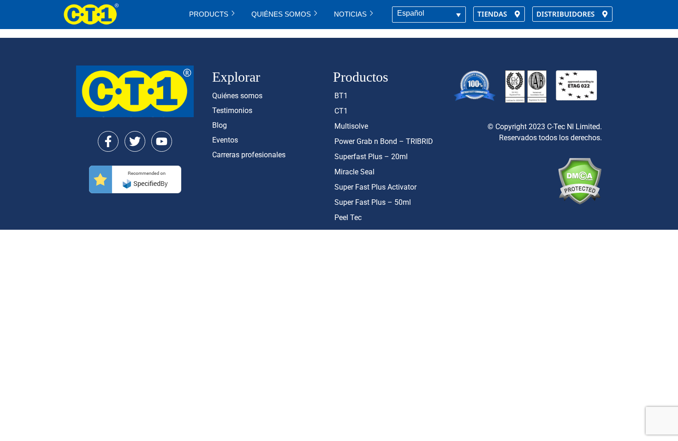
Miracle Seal (354, 171)
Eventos (225, 140)
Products (208, 14)
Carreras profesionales (248, 154)
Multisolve (351, 126)
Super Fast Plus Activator (375, 187)
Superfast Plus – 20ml (371, 156)
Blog (219, 125)
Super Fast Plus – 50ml (372, 202)
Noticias (350, 14)
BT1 (341, 95)
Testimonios (232, 110)
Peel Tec (348, 217)
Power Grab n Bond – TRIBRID (383, 141)
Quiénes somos (281, 14)
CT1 (341, 111)
